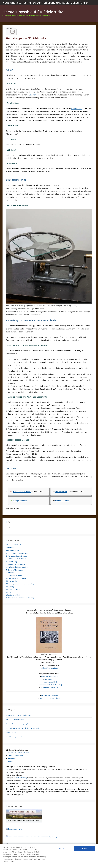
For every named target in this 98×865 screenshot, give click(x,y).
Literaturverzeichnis (13, 595)
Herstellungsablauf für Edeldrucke (39, 16)
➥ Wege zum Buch (20, 501)
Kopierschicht (76, 108)
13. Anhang (10, 587)
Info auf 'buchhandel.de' (49, 695)
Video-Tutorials (11, 732)
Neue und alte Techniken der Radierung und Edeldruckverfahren (46, 3)
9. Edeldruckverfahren (14, 575)
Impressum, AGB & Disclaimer (18, 753)
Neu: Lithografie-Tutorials (15, 719)
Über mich (11, 764)
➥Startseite (10, 548)
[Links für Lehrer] (14, 829)
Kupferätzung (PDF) (50, 682)
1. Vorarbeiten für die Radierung (17, 553)
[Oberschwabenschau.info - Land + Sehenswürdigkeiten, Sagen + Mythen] (33, 837)
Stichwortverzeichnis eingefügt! (17, 724)
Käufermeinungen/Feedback (50, 698)
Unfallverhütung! (21, 778)
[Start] (3, 16)
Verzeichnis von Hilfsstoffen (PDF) (50, 685)
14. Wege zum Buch (13, 589)
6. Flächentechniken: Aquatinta (17, 567)
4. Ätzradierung (11, 562)
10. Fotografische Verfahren (16, 578)
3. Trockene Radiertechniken (16, 559)
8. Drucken (10, 573)
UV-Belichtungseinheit (14, 737)
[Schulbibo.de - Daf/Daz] (24, 816)
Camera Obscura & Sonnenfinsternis (19, 715)
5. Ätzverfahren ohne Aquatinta (17, 564)
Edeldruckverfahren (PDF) (50, 687)
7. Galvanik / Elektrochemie (15, 570)
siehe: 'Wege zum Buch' (49, 668)
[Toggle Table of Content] (11, 32)
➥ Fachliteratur (61, 491)
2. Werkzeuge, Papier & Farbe (16, 556)
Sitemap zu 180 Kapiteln (14, 545)
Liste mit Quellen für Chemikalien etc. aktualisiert (23, 728)
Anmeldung (12, 758)
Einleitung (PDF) (49, 679)
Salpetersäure (34, 95)
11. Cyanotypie (11, 581)
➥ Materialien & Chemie (22, 491)
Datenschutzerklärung (16, 755)
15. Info (8, 592)
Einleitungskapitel (12, 550)
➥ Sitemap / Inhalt (62, 501)
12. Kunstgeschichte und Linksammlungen (21, 584)
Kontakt (11, 761)
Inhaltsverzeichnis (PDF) (49, 676)
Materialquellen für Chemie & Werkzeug (20, 598)
